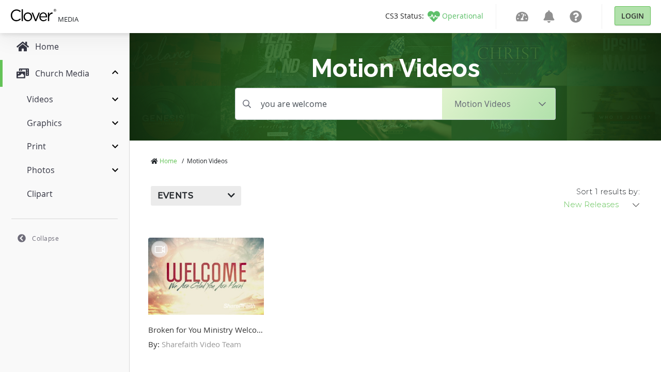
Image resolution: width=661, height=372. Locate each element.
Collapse (45, 238)
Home (168, 161)
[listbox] (602, 204)
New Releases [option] (591, 204)
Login (632, 16)
